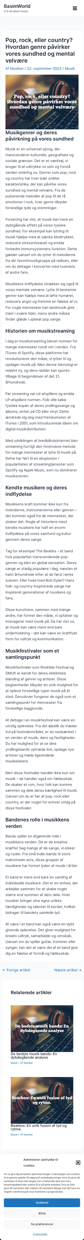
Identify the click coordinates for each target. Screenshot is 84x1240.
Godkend (42, 1202)
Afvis (42, 1213)
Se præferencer (42, 1224)
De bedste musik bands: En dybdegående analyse (34, 1055)
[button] (78, 1163)
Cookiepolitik (40, 1234)
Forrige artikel (16, 970)
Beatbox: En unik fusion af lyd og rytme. (39, 1127)
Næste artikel (68, 970)
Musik (70, 68)
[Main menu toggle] (75, 8)
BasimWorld (17, 6)
